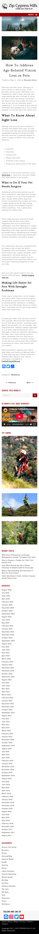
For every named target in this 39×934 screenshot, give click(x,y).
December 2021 (8, 704)
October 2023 (7, 638)
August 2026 (7, 590)
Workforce (15, 375)
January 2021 (7, 736)
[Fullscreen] (34, 424)
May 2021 (5, 724)
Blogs (16, 921)
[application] (19, 416)
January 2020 (7, 763)
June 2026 (6, 596)
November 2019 (8, 769)
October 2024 (7, 611)
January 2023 (7, 665)
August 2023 (7, 644)
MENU (31, 15)
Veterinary (6, 898)
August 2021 (7, 715)
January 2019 (7, 799)
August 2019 (7, 778)
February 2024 (7, 626)
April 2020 (6, 757)
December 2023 (8, 632)
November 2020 (8, 739)
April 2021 (6, 727)
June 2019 (6, 784)
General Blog (7, 856)
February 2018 (7, 823)
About (10, 921)
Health (4, 862)
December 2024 (8, 608)
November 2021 (8, 707)
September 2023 (8, 641)
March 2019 (6, 793)
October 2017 (7, 829)
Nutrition (5, 883)
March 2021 (6, 730)
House (4, 868)
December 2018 (8, 802)
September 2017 (8, 832)
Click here (6, 175)
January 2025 (7, 605)
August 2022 (7, 680)
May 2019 (5, 787)
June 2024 (6, 620)
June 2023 (6, 650)
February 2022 (7, 698)
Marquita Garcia (30, 80)
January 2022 (7, 701)
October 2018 (7, 808)
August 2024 (7, 617)
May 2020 (5, 754)
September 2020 (8, 745)
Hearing (5, 865)
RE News (5, 892)
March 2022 (6, 695)
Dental (4, 853)
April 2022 (6, 692)
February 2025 (7, 602)
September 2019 (8, 775)
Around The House (9, 847)
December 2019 (8, 766)
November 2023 (8, 635)
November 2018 (8, 805)
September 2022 (8, 677)
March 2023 (6, 659)
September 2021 (8, 712)
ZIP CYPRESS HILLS (23, 928)
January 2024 (7, 629)
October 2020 (7, 742)
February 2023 (7, 662)
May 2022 (5, 689)
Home (4, 921)
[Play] (4, 424)
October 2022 (7, 674)
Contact (5, 924)
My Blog (5, 880)
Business (5, 850)
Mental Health (7, 877)
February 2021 (7, 733)
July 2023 (5, 647)
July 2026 (5, 593)
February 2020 (7, 760)
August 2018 (7, 811)
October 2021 (7, 710)
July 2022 (5, 683)
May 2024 (5, 623)
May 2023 (5, 653)
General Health (8, 859)
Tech (3, 895)
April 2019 (6, 790)
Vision (4, 901)
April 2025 (6, 599)
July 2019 (5, 781)
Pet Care (5, 889)
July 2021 (5, 718)
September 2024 (8, 614)
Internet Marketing (9, 874)
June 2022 (6, 686)
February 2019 (7, 796)
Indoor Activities (8, 871)
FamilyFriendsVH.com (11, 361)
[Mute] (31, 424)
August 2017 (7, 835)
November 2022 (8, 671)
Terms (30, 921)
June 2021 (6, 721)
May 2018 (5, 817)
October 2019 (7, 772)
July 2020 (5, 751)
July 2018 (5, 814)
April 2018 (6, 820)
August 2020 (7, 748)
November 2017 (8, 826)
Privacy (23, 921)
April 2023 (6, 656)
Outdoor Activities (9, 886)
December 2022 (8, 668)
